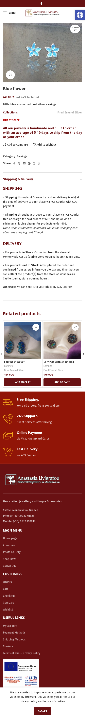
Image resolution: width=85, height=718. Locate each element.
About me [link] (9, 545)
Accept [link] (42, 710)
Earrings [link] (22, 156)
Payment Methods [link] (14, 632)
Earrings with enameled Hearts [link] (58, 363)
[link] (80, 15)
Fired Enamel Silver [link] (69, 112)
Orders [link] (7, 582)
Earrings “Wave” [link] (14, 362)
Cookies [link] (8, 646)
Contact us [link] (9, 565)
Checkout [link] (9, 596)
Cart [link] (5, 589)
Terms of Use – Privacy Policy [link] (21, 653)
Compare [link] (8, 602)
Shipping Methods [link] (14, 639)
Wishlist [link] (8, 609)
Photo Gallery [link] (12, 552)
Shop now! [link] (9, 559)
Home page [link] (10, 538)
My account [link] (10, 626)
